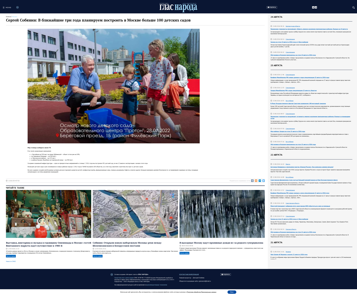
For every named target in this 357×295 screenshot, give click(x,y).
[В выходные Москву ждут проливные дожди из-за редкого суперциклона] (222, 214)
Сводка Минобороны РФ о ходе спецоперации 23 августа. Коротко (294, 90)
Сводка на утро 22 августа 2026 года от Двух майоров (289, 219)
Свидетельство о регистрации (124, 278)
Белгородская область (293, 26)
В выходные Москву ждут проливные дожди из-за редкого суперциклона (221, 242)
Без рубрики (289, 101)
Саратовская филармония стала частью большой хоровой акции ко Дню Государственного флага (304, 180)
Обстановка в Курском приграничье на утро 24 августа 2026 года (293, 55)
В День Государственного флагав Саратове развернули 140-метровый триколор (298, 103)
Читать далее (11, 256)
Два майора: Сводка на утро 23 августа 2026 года (288, 131)
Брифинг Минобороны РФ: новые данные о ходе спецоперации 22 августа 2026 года (300, 193)
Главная (8, 16)
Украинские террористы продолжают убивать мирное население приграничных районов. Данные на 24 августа (309, 29)
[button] (252, 180)
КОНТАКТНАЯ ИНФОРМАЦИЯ (189, 274)
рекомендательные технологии (157, 285)
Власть (288, 164)
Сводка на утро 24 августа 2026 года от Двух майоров (289, 42)
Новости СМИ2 (11, 261)
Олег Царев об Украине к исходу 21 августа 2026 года (289, 254)
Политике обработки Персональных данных (201, 292)
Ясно (232, 292)
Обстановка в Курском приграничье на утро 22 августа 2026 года (293, 232)
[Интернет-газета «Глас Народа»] (178, 8)
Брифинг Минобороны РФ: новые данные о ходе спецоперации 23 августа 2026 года (300, 77)
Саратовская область (292, 203)
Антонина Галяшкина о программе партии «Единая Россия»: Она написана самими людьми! (302, 167)
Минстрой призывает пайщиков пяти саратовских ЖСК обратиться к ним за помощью (300, 206)
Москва (14, 16)
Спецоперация (290, 39)
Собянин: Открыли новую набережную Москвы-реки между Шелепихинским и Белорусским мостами (127, 244)
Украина (288, 252)
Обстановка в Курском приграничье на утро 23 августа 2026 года (293, 144)
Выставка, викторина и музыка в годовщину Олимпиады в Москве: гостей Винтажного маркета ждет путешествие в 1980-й (48, 244)
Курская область (291, 229)
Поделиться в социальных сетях (240, 181)
